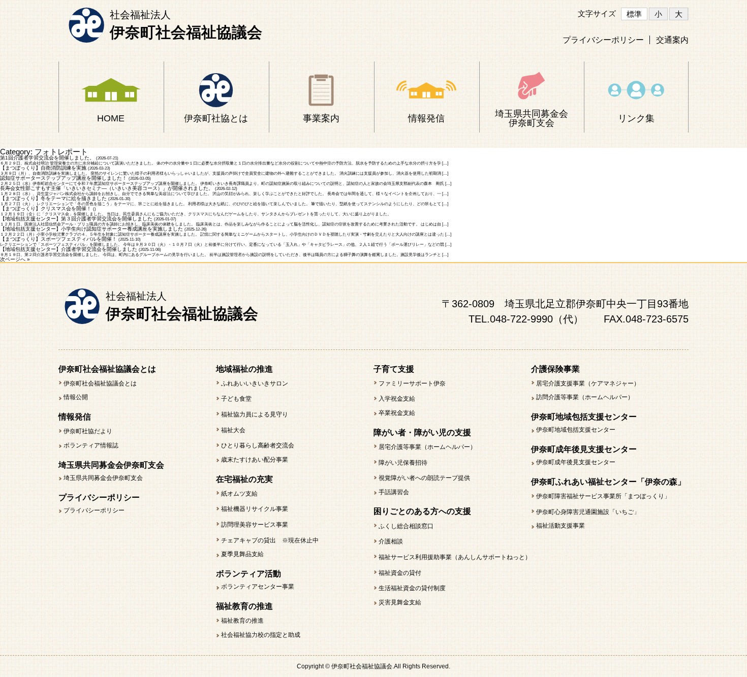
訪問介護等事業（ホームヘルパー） (585, 397)
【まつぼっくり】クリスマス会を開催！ (45, 208)
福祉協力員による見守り (254, 414)
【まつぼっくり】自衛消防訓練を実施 (43, 168)
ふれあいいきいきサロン (254, 383)
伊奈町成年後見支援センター (575, 462)
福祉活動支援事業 (560, 526)
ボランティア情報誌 (91, 445)
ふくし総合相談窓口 (406, 526)
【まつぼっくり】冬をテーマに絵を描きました (53, 198)
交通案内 (672, 40)
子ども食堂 (236, 399)
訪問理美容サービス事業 (254, 525)
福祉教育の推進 (242, 621)
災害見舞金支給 (400, 602)
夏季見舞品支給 (242, 554)
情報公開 (76, 397)
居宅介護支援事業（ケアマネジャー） (588, 383)
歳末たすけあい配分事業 (254, 460)
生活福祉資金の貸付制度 (412, 588)
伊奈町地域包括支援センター (575, 430)
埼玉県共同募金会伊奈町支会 (103, 478)
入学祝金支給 (397, 399)
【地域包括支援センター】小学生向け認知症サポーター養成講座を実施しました (91, 229)
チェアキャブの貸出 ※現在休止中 (270, 540)
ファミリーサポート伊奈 (412, 383)
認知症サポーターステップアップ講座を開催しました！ (63, 178)
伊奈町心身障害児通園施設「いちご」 (588, 512)
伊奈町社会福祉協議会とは (100, 383)
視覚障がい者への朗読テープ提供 (424, 478)
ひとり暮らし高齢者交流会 (257, 445)
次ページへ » (15, 259)
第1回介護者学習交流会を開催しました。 (47, 157)
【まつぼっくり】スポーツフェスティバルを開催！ (58, 239)
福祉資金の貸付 (400, 573)
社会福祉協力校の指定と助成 (260, 635)
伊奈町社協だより (88, 431)
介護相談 (391, 541)
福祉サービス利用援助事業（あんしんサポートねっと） (455, 557)
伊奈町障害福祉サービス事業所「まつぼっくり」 (603, 496)
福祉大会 (233, 430)
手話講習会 (394, 492)
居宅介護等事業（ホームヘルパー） (427, 447)
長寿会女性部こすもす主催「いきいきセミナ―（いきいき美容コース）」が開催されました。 (106, 188)
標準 (634, 14)
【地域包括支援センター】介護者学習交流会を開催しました (68, 249)
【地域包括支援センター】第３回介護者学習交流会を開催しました (76, 218)
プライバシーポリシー (603, 40)
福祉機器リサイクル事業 (254, 509)
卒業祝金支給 (397, 413)
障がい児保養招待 (403, 463)
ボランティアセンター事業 (257, 587)
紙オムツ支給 (239, 494)
